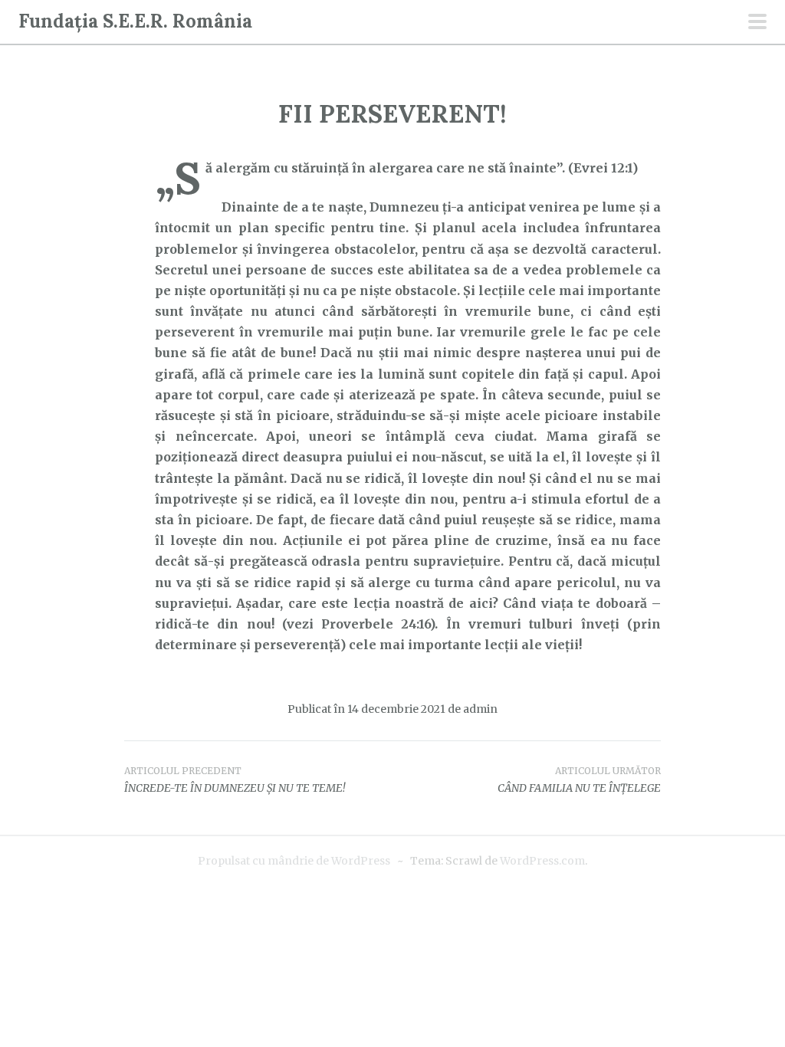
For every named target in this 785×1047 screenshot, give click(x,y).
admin (480, 709)
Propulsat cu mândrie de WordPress (294, 861)
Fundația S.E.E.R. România (135, 21)
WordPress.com (542, 861)
